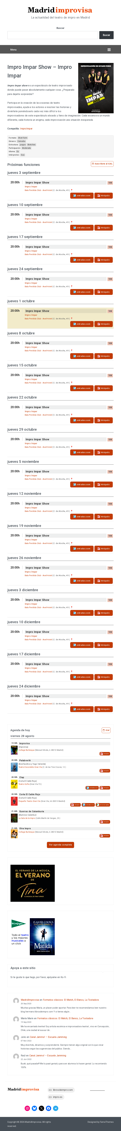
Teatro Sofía (24, 784)
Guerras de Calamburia (31, 811)
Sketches (31, 145)
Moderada (26, 148)
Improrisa (24, 743)
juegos (23, 145)
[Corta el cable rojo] (14, 801)
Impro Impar (31, 186)
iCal (107, 730)
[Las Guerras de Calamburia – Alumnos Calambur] (14, 818)
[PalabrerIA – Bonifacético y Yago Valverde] (14, 767)
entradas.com (83, 195)
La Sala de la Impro (27, 818)
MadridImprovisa (30, 999)
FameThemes (107, 1122)
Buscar (61, 28)
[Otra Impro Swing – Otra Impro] (14, 833)
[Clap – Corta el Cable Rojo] (14, 784)
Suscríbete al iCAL (103, 164)
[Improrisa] (14, 750)
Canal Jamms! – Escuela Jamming (48, 1037)
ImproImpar (26, 128)
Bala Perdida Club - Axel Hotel (38, 190)
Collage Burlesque (27, 750)
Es (18, 151)
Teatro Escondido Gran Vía (30, 767)
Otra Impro (25, 828)
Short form (22, 138)
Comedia (21, 141)
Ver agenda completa (60, 845)
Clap (21, 777)
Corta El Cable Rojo (29, 794)
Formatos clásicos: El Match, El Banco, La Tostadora (71, 999)
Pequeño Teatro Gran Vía (29, 801)
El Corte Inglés (104, 804)
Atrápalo (105, 195)
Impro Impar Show (37, 182)
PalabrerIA (25, 760)
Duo (22, 155)
